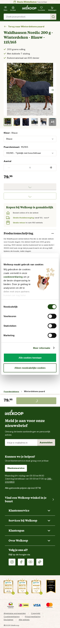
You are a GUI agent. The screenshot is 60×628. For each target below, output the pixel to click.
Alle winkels (24, 619)
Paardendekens (11, 391)
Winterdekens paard (34, 391)
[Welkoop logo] (29, 7)
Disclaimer (8, 619)
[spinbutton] (30, 167)
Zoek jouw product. (16, 16)
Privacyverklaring (32, 616)
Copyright (35, 613)
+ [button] (51, 168)
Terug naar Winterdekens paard (26, 26)
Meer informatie (41, 348)
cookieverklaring (13, 276)
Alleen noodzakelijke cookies (30, 367)
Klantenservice (15, 468)
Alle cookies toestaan (30, 357)
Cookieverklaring (12, 616)
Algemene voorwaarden (15, 613)
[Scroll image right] (52, 90)
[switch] (52, 316)
